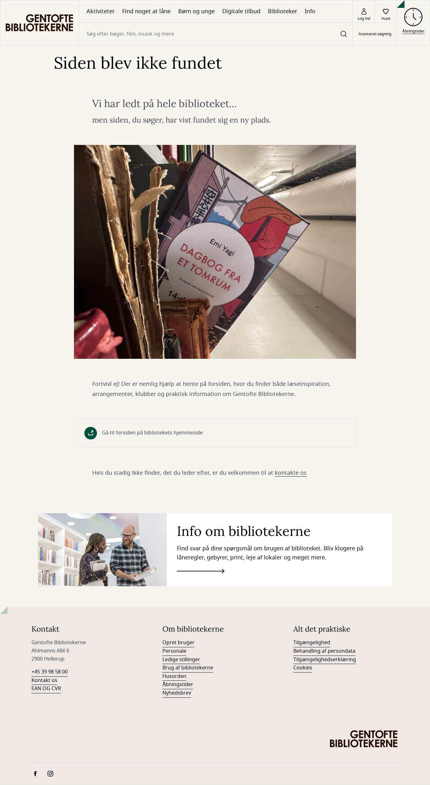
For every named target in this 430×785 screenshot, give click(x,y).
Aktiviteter (101, 11)
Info (310, 11)
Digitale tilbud (241, 11)
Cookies (302, 668)
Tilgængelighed (311, 642)
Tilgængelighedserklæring (324, 659)
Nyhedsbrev (176, 693)
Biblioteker (282, 11)
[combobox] (216, 34)
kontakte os (291, 473)
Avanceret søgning (375, 34)
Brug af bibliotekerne (187, 668)
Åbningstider (177, 684)
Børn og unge (196, 11)
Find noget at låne (146, 11)
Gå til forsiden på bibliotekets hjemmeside (152, 433)
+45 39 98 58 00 (49, 672)
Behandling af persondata (324, 651)
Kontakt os (44, 680)
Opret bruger (178, 642)
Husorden (174, 676)
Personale (174, 651)
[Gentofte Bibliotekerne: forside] (39, 22)
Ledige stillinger (181, 659)
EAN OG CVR (46, 688)
